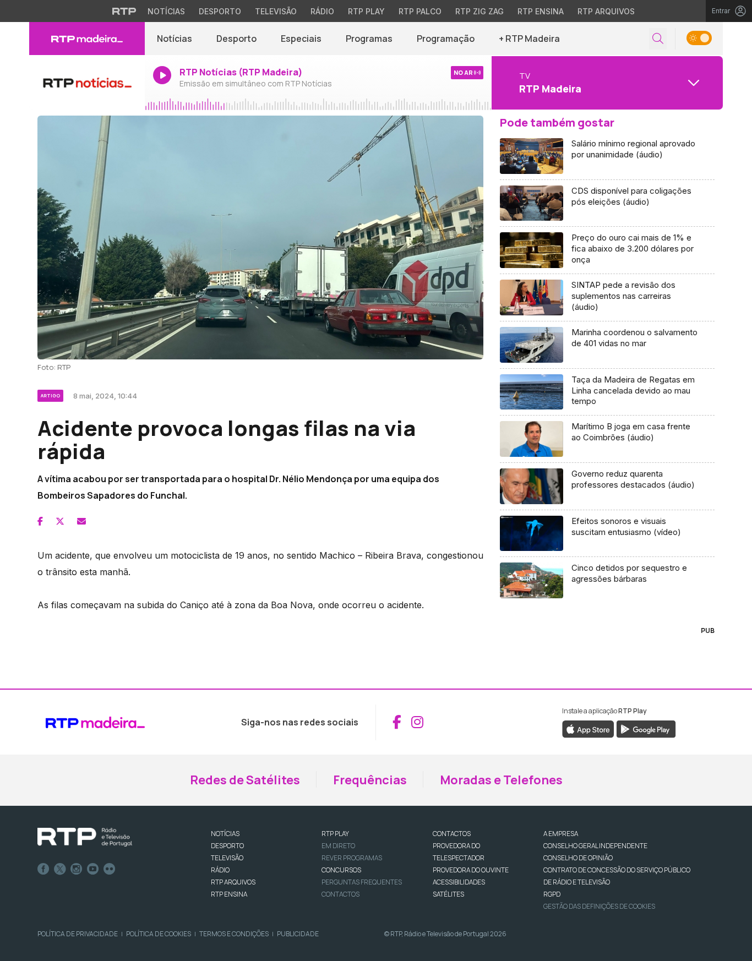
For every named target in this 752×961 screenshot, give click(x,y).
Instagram (76, 869)
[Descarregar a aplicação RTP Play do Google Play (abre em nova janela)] (646, 729)
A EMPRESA (560, 833)
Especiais (301, 38)
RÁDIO (220, 870)
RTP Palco (420, 11)
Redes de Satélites (245, 780)
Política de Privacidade (77, 933)
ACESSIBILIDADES (459, 882)
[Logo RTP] (84, 837)
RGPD (551, 894)
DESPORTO (227, 845)
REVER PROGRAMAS (351, 857)
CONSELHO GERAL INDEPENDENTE (595, 845)
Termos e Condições (234, 933)
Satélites (448, 894)
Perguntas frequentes (361, 882)
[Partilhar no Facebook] (40, 521)
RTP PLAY (335, 833)
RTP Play (366, 11)
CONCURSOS (341, 870)
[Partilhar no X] (60, 521)
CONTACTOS (452, 833)
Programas (369, 38)
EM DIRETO (338, 845)
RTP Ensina (540, 11)
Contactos (340, 894)
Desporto (220, 11)
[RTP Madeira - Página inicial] (87, 38)
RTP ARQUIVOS (233, 882)
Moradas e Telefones (501, 780)
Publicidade (298, 933)
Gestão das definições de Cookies (599, 906)
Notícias (166, 11)
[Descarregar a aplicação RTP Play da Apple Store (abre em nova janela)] (588, 729)
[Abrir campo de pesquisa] (658, 39)
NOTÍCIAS (225, 833)
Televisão (276, 11)
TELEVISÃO (227, 857)
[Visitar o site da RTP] (124, 11)
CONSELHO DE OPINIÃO (578, 857)
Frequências (370, 780)
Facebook (43, 869)
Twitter (60, 869)
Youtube (93, 869)
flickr (109, 869)
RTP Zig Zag (479, 11)
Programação (446, 38)
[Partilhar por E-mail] (81, 521)
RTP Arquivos (606, 11)
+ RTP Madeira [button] (529, 38)
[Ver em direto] (87, 82)
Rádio (322, 11)
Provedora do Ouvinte (471, 870)
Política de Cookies (158, 933)
